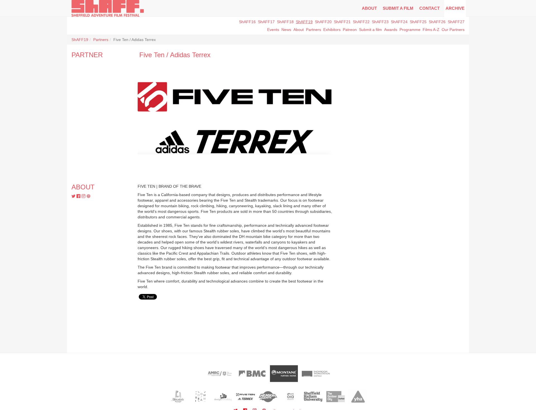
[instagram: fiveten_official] (84, 196)
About (369, 8)
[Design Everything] (223, 397)
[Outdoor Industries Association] (290, 397)
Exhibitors (332, 29)
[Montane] (284, 373)
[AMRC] (220, 373)
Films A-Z (431, 29)
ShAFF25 (418, 22)
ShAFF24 (399, 22)
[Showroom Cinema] (316, 373)
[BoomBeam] (200, 397)
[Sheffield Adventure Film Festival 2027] (107, 8)
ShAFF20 (323, 22)
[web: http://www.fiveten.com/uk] (88, 196)
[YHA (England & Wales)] (358, 397)
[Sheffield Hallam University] (313, 397)
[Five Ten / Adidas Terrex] (245, 397)
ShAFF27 (456, 22)
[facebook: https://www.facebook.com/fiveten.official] (79, 196)
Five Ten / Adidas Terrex (174, 55)
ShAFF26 (437, 22)
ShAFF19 (304, 22)
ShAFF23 (380, 22)
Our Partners (453, 29)
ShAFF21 (342, 22)
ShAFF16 (247, 22)
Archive (455, 8)
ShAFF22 (361, 22)
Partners (100, 39)
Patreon (350, 29)
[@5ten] (73, 196)
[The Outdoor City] (335, 397)
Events (273, 29)
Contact (429, 8)
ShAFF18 (285, 22)
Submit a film (370, 29)
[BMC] (252, 373)
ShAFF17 (266, 22)
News (286, 29)
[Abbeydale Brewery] (178, 397)
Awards (390, 29)
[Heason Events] (268, 397)
